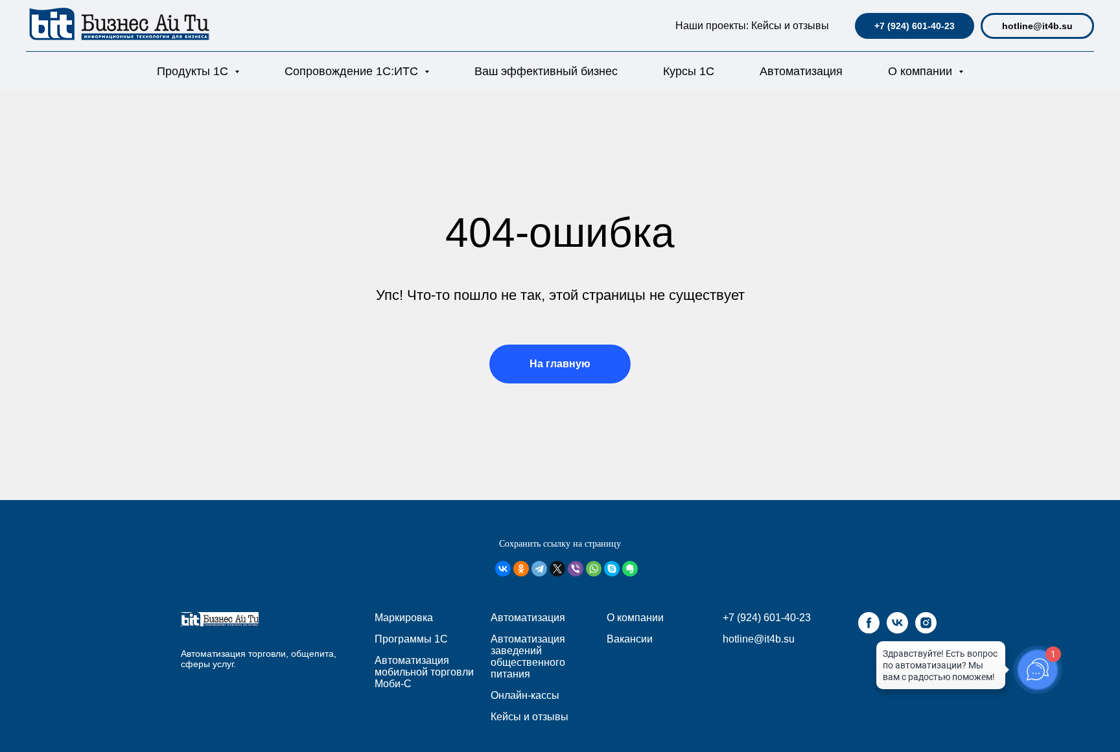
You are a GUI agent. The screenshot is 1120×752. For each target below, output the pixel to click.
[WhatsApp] (593, 568)
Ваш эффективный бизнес (546, 71)
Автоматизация (801, 71)
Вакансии (630, 638)
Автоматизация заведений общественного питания (528, 656)
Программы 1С (411, 638)
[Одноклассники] (521, 568)
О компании (635, 617)
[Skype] (612, 568)
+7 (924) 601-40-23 (914, 26)
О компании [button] (921, 71)
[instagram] (926, 629)
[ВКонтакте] (503, 568)
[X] (557, 568)
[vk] (897, 629)
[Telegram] (539, 568)
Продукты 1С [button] (194, 71)
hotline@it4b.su (1037, 26)
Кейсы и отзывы (790, 25)
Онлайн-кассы (525, 695)
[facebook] (869, 629)
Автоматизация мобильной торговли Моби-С (424, 672)
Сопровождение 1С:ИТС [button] (353, 71)
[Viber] (575, 568)
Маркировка (404, 617)
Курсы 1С (688, 71)
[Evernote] (630, 568)
